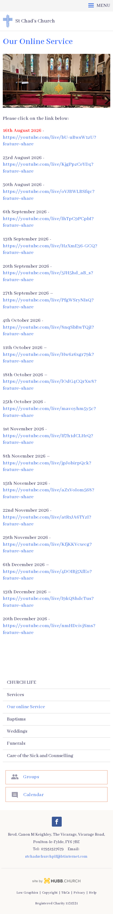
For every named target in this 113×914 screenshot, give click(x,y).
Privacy (79, 893)
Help (93, 893)
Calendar (33, 795)
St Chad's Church (35, 21)
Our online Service (26, 707)
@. (56, 856)
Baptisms (16, 719)
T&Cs (65, 893)
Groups (31, 777)
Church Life (21, 682)
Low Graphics (27, 893)
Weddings (17, 731)
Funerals (16, 743)
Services (15, 695)
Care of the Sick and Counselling (40, 756)
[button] (56, 6)
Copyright (50, 893)
